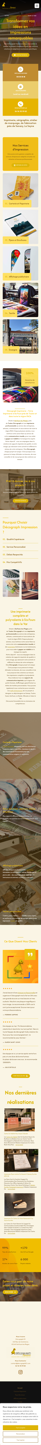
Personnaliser (20, 1434)
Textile (20, 1402)
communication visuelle (18, 16)
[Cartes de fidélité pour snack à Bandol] (19, 1119)
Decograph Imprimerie (16, 1187)
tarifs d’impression (16, 690)
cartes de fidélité (11, 1137)
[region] (20, 1424)
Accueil (20, 1388)
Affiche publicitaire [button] (20, 1398)
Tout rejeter (20, 1440)
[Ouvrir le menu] (37, 5)
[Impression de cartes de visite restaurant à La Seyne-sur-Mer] (19, 1204)
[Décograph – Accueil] (9, 6)
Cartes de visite (8, 746)
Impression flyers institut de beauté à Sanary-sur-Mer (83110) (20, 1175)
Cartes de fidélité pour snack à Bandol (16, 1134)
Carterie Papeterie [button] (20, 1391)
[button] (20, 1076)
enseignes (11, 647)
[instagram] (20, 1372)
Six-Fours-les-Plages (21, 420)
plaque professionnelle (26, 992)
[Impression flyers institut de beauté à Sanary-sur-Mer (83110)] (21, 1160)
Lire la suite (19, 1145)
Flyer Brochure (20, 1395)
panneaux (30, 870)
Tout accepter (20, 1428)
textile (12, 921)
